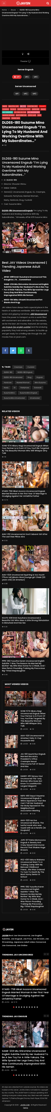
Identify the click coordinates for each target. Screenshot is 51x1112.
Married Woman (8, 115)
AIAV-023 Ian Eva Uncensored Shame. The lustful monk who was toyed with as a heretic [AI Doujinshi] (33, 825)
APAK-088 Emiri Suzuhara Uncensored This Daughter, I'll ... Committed (25, 278)
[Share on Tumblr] (29, 350)
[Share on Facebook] (5, 350)
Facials (13, 109)
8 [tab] (32, 1007)
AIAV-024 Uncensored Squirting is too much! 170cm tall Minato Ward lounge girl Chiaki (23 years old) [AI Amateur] (23, 577)
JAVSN (5, 935)
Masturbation (21, 115)
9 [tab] (34, 1007)
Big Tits (23, 106)
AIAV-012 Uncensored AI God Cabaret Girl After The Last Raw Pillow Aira (24, 535)
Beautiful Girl (14, 106)
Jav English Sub (20, 112)
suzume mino (9, 393)
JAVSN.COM (25, 1105)
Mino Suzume (40, 382)
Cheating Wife (32, 106)
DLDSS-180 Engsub (25, 372)
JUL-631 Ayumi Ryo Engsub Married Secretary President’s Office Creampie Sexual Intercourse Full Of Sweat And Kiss (33, 760)
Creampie (42, 106)
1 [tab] (13, 1007)
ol (14, 387)
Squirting (6, 118)
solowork (37, 387)
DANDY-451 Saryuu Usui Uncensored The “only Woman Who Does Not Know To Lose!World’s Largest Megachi (31, 781)
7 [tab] (29, 1007)
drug (29, 377)
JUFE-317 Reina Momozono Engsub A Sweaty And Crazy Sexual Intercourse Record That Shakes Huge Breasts (33, 845)
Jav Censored (7, 112)
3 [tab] (19, 1007)
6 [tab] (26, 1007)
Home (4, 10)
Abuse (13, 10)
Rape (39, 115)
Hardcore (35, 109)
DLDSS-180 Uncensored (13, 377)
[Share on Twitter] (13, 350)
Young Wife (16, 118)
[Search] (47, 3)
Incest (43, 109)
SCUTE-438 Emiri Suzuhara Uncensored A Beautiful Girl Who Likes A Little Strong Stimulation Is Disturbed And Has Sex (25, 620)
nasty (6, 387)
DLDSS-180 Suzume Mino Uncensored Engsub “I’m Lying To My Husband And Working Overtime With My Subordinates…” (25, 166)
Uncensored (35, 398)
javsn (14, 704)
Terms (25, 1108)
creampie (18, 367)
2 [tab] (16, 1007)
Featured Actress (24, 109)
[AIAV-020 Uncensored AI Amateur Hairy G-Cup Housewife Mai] (11, 741)
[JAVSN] (25, 3)
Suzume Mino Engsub (28, 393)
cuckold (30, 367)
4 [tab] (21, 1007)
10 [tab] (37, 1007)
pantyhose (25, 387)
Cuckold (6, 109)
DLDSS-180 (8, 372)
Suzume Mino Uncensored (14, 398)
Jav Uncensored (33, 112)
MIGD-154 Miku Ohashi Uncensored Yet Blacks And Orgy (23, 301)
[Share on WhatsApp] (21, 350)
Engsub (40, 377)
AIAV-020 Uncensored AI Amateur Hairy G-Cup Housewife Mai (32, 738)
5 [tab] (24, 1007)
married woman (23, 382)
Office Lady (32, 115)
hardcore (7, 382)
